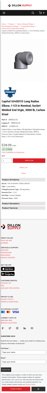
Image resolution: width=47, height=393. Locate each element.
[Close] (38, 389)
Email (3, 358)
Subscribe (6, 370)
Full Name (5, 348)
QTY (3, 156)
